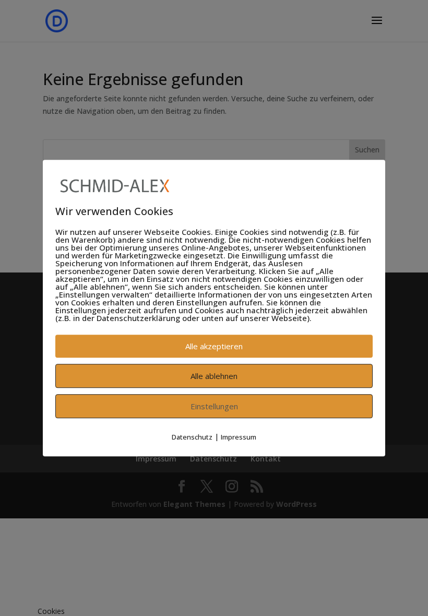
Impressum (238, 437)
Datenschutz (192, 437)
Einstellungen (214, 406)
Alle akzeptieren (214, 346)
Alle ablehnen (214, 376)
